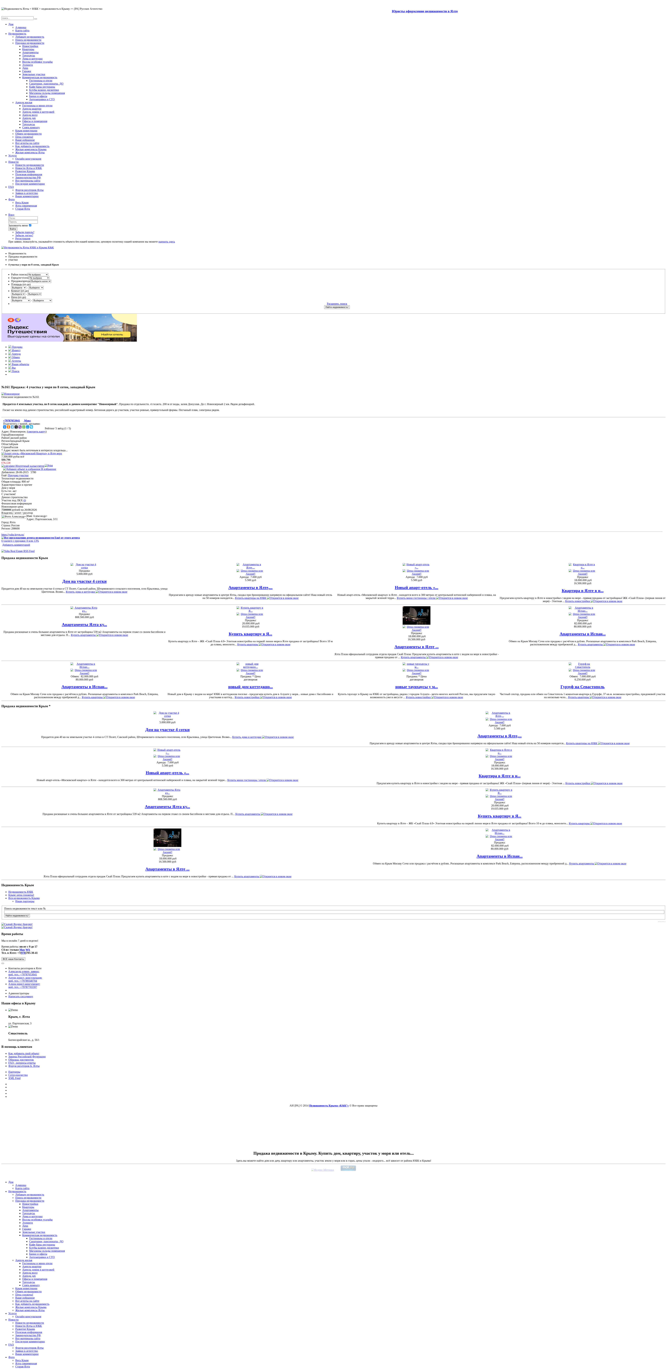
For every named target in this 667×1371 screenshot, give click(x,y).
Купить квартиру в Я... (250, 634)
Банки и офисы (38, 96)
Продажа (16, 346)
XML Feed (14, 1078)
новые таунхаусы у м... (416, 686)
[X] (16, 427)
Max (22, 949)
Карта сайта (22, 30)
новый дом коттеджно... (250, 686)
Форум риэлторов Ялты (29, 190)
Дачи (25, 68)
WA (28, 949)
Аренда (16, 353)
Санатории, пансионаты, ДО (46, 83)
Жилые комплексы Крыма (30, 149)
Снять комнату (31, 127)
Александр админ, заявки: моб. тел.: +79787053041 (23, 973)
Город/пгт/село (20, 277)
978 (23, 952)
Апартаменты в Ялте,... (250, 587)
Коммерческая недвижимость (39, 77)
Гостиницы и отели (40, 80)
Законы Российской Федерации (27, 1056)
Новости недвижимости (29, 165)
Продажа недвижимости (29, 43)
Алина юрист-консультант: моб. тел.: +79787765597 (24, 985)
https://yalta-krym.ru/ (12, 534)
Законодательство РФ (28, 177)
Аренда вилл (30, 114)
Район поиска (19, 274)
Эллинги (27, 64)
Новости (13, 161)
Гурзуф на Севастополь (583, 686)
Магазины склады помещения (47, 93)
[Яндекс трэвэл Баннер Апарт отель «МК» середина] (31, 453)
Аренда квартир (31, 108)
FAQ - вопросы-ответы (22, 1062)
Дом (10, 24)
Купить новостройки (578, 601)
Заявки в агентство (26, 193)
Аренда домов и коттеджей (38, 111)
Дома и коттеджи (32, 58)
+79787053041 (11, 420)
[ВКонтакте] (4, 427)
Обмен (15, 357)
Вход (11, 214)
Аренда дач (29, 118)
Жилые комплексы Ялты (30, 152)
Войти (13, 229)
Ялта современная (26, 205)
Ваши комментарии (27, 196)
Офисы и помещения (34, 121)
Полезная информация (28, 174)
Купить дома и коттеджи (81, 591)
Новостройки (30, 46)
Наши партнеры (24, 901)
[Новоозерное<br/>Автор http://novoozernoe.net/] (10, 393)
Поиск (15, 371)
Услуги (12, 155)
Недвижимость (17, 33)
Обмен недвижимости (28, 133)
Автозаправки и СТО (42, 99)
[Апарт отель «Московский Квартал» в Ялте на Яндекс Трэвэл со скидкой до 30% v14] (69, 340)
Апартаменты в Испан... (583, 634)
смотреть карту (37, 431)
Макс (27, 420)
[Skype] (31, 427)
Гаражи (26, 71)
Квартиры (28, 49)
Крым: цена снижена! (21, 894)
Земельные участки (33, 74)
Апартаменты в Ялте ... (416, 646)
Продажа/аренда (20, 281)
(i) (24, 500)
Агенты (16, 360)
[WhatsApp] (23, 427)
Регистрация (22, 238)
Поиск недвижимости (28, 39)
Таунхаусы (28, 55)
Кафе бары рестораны (42, 86)
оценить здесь (166, 241)
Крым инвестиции (26, 130)
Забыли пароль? (24, 232)
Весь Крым (21, 202)
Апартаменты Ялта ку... (84, 624)
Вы (13, 367)
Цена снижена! (24, 136)
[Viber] (20, 427)
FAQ (11, 186)
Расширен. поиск (337, 303)
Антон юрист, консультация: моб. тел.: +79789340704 (25, 979)
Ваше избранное (25, 139)
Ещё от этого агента (67, 537)
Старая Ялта (22, 208)
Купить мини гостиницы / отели (416, 598)
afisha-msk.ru (662, 921)
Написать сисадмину (20, 996)
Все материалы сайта (27, 180)
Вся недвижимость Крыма (24, 898)
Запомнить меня (18, 225)
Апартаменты (30, 52)
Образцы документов (21, 1059)
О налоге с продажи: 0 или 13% (20, 540)
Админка (20, 27)
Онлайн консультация (28, 158)
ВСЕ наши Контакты (13, 959)
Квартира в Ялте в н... (583, 590)
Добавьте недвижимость (29, 36)
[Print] (49, 465)
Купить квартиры (248, 644)
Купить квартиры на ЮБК (251, 598)
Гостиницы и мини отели (37, 105)
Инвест (15, 350)
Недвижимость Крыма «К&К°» (329, 1105)
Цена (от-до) (18, 297)
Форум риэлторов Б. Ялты (24, 1065)
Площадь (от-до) (21, 284)
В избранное (48, 469)
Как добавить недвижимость (32, 146)
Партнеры (14, 1071)
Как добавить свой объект (23, 1053)
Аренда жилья (23, 102)
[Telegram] (12, 427)
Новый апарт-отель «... (416, 587)
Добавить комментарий (16, 544)
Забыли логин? (24, 235)
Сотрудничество (18, 1075)
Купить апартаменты (83, 635)
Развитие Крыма (25, 171)
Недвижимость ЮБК (20, 891)
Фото (11, 199)
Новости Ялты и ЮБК (28, 168)
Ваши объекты (20, 364)
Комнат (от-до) (20, 290)
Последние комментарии (30, 183)
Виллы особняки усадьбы (37, 61)
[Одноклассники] (8, 427)
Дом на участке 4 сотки (84, 581)
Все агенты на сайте (27, 143)
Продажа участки (18, 475)
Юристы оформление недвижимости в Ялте (425, 11)
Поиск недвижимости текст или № (25, 908)
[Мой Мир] (27, 427)
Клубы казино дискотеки (44, 89)
